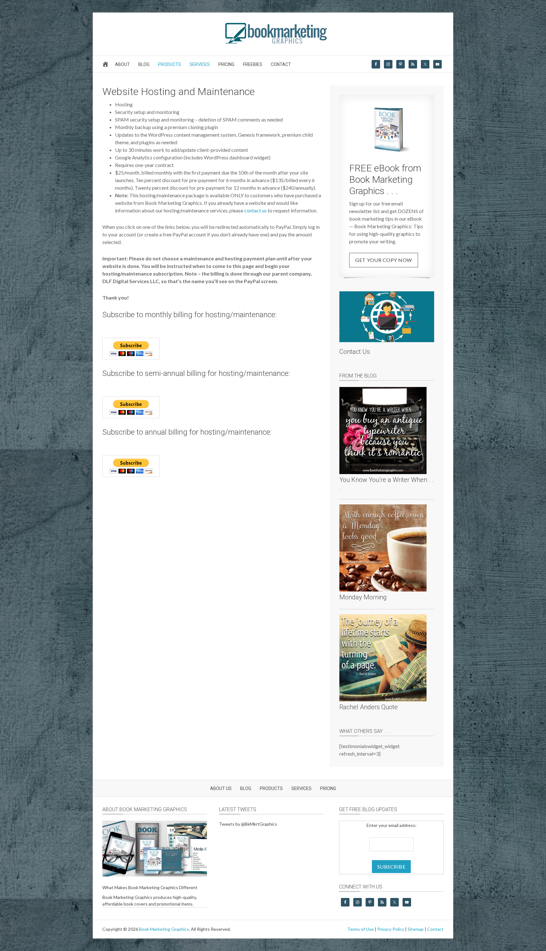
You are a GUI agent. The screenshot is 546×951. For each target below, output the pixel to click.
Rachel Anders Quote (368, 707)
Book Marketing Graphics (164, 929)
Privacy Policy (390, 929)
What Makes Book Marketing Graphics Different (149, 887)
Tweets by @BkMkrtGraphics (248, 824)
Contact (435, 929)
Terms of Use (360, 929)
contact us (255, 210)
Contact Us (354, 351)
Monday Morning (363, 597)
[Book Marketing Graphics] (273, 42)
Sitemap (416, 929)
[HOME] (106, 66)
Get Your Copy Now (383, 260)
